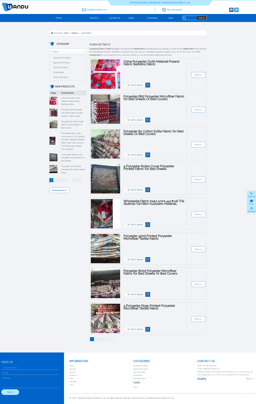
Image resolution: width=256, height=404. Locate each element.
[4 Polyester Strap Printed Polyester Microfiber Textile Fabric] (105, 318)
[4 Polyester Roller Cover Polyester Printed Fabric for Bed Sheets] (105, 179)
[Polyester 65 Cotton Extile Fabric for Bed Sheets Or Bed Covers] (105, 144)
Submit (10, 392)
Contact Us (73, 375)
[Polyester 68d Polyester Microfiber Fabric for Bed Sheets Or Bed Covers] (105, 109)
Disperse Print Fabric (62, 58)
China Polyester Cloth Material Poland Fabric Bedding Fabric (70, 101)
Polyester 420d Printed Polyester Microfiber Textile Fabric (73, 169)
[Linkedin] (236, 10)
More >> (198, 75)
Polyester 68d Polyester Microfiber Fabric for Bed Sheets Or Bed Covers (72, 113)
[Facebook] (231, 10)
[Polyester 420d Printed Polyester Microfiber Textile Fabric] (105, 248)
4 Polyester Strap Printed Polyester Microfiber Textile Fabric (149, 307)
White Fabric (58, 72)
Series (55, 52)
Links (71, 385)
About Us (72, 372)
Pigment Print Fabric (61, 63)
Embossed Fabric (60, 77)
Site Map (127, 398)
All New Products (58, 190)
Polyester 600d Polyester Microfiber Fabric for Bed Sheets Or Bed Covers (150, 272)
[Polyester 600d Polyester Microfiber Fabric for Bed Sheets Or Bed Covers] (105, 283)
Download (72, 382)
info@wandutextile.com (97, 10)
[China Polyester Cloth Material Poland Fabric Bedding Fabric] (105, 74)
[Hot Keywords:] (205, 24)
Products (72, 369)
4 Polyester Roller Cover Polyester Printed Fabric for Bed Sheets (73, 158)
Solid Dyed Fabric (61, 67)
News (71, 378)
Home (71, 366)
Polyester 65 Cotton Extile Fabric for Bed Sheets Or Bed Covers (72, 125)
